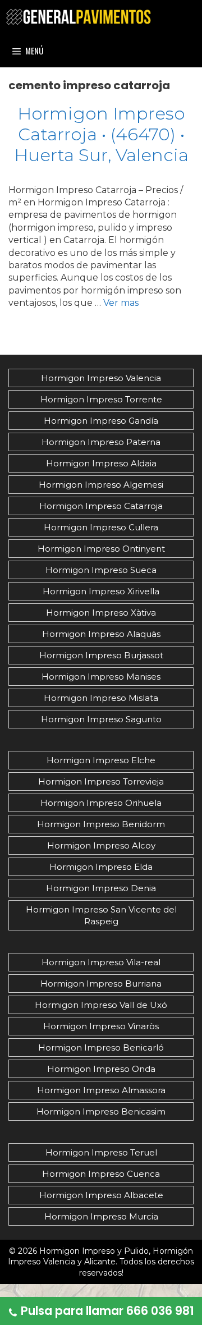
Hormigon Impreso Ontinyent (101, 548)
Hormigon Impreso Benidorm (101, 824)
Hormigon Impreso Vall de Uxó (101, 1005)
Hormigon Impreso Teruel (101, 1152)
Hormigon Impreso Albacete (101, 1195)
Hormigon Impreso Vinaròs (101, 1026)
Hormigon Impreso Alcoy (101, 845)
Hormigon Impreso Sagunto (101, 719)
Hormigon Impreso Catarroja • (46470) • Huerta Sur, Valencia (101, 134)
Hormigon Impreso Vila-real (101, 962)
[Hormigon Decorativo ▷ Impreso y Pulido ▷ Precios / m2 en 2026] (79, 17)
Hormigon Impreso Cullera (101, 527)
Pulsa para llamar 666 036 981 (107, 1311)
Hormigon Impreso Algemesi (101, 484)
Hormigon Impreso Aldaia (101, 463)
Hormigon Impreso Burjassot (101, 655)
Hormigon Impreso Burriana (101, 983)
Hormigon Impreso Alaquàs (101, 634)
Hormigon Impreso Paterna (101, 442)
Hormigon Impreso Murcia (101, 1216)
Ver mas (121, 302)
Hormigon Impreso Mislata (101, 698)
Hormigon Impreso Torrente (101, 399)
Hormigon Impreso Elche (101, 760)
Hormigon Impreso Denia (101, 888)
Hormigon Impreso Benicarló (101, 1047)
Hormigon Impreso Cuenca (101, 1173)
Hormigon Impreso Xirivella (101, 591)
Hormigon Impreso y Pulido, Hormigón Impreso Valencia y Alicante (100, 1256)
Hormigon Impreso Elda (101, 866)
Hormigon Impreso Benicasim (101, 1111)
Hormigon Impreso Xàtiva (101, 612)
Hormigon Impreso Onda (101, 1068)
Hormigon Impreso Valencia (101, 378)
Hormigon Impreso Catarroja (101, 506)
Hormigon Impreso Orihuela (101, 802)
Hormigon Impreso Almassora (101, 1090)
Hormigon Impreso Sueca (101, 570)
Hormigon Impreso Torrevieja (101, 781)
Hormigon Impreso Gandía (101, 420)
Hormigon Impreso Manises (101, 676)
